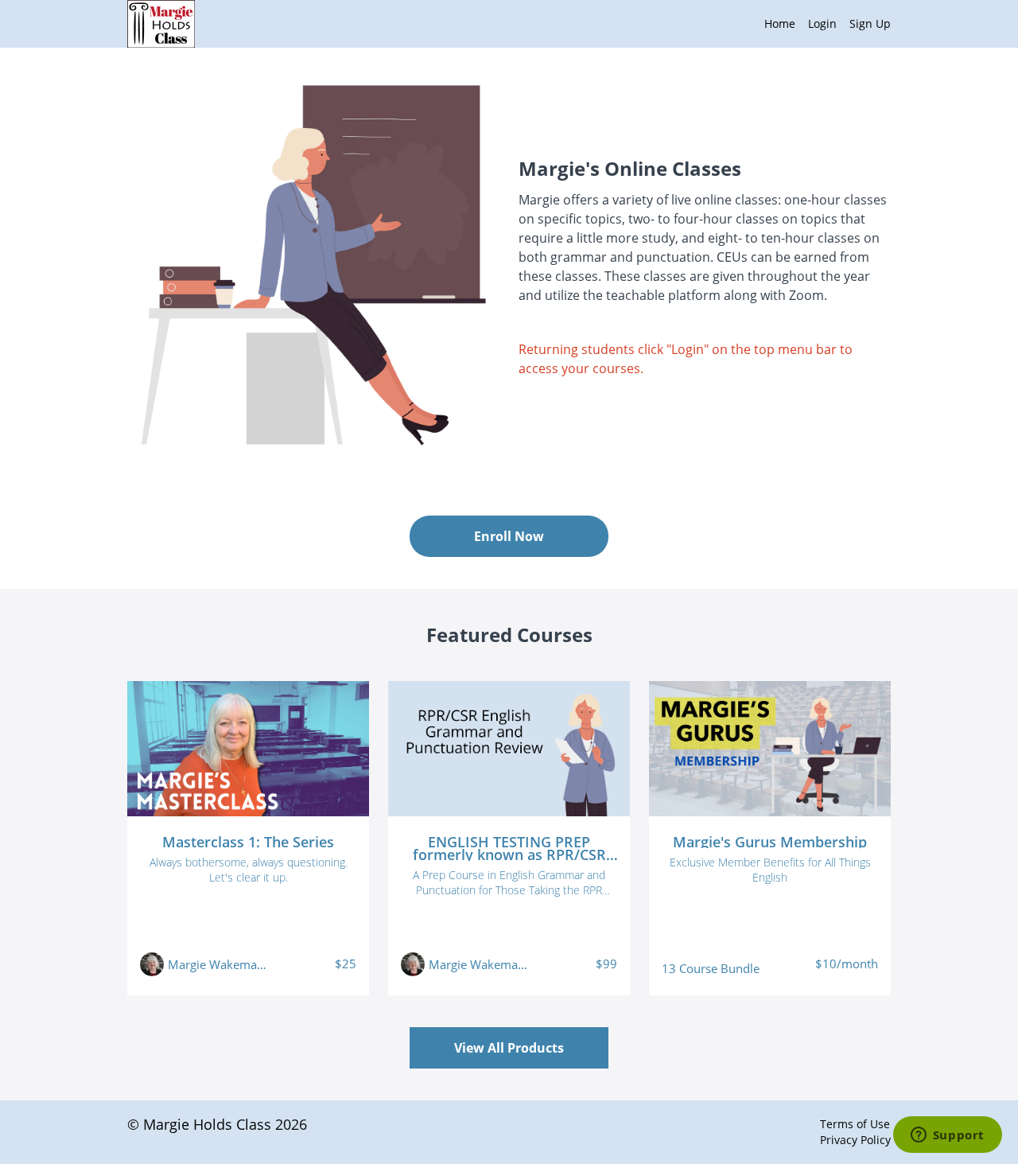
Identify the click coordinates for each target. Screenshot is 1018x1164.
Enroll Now (509, 536)
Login (822, 23)
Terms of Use (855, 1123)
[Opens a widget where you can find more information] (947, 1136)
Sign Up (870, 23)
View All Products (509, 1048)
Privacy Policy (855, 1139)
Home (779, 23)
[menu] (821, 24)
